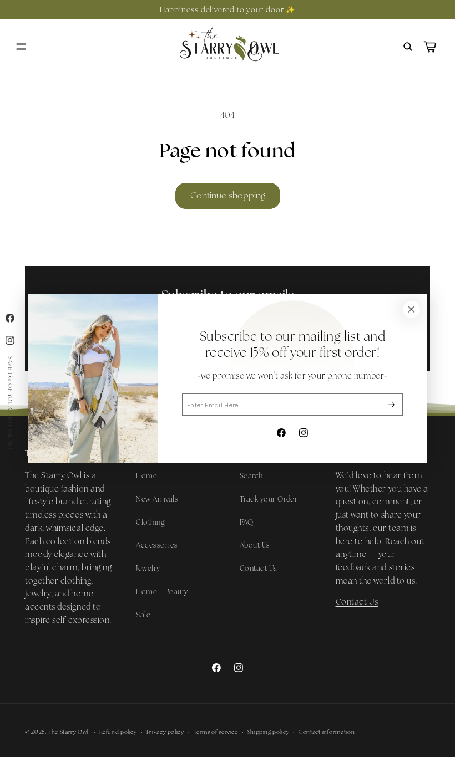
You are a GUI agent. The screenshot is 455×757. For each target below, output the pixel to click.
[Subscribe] (391, 404)
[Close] (411, 310)
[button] (21, 46)
